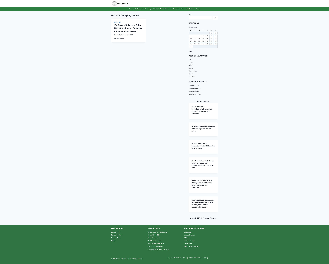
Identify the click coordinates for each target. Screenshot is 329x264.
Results (172, 9)
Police (113, 241)
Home (131, 9)
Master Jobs (188, 244)
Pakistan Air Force (117, 235)
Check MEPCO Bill (195, 94)
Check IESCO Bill (153, 235)
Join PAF (156, 9)
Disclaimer (197, 258)
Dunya (191, 68)
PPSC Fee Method (153, 238)
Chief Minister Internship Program (158, 249)
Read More (119, 38)
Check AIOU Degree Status (203, 218)
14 (207, 38)
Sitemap (205, 258)
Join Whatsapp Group (193, 9)
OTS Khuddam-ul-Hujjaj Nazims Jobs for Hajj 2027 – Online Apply (203, 128)
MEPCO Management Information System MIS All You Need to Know (203, 146)
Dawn (190, 65)
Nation (191, 74)
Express (191, 62)
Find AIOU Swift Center (155, 246)
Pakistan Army (116, 232)
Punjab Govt (164, 9)
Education (117, 22)
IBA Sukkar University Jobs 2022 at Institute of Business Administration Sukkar (128, 28)
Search (191, 15)
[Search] (215, 18)
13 (203, 38)
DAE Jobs (187, 238)
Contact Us (178, 258)
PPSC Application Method (156, 244)
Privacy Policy (188, 258)
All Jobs (137, 9)
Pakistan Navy (116, 238)
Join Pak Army (146, 9)
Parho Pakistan (120, 35)
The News (192, 77)
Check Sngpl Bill (194, 91)
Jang (190, 59)
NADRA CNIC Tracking (155, 241)
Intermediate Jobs (189, 235)
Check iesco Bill (194, 85)
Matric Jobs (187, 232)
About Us (170, 258)
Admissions (180, 9)
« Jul (190, 51)
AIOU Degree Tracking (191, 246)
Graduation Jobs (189, 241)
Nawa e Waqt (193, 71)
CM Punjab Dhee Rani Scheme (157, 232)
